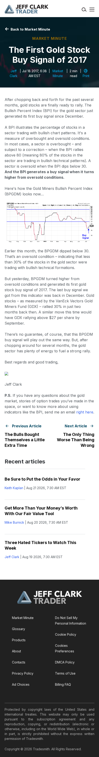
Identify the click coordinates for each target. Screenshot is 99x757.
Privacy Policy (22, 673)
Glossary (18, 629)
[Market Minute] (26, 9)
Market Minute (23, 618)
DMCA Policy (65, 662)
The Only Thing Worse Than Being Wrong (75, 440)
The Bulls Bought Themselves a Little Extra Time (25, 440)
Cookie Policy (65, 634)
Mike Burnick (14, 522)
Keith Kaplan (14, 488)
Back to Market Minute (30, 29)
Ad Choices (20, 684)
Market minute (49, 38)
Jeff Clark (12, 557)
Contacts (18, 662)
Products (19, 640)
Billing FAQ (63, 684)
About (16, 651)
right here (84, 412)
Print (86, 76)
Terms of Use (65, 673)
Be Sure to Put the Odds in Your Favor (42, 479)
